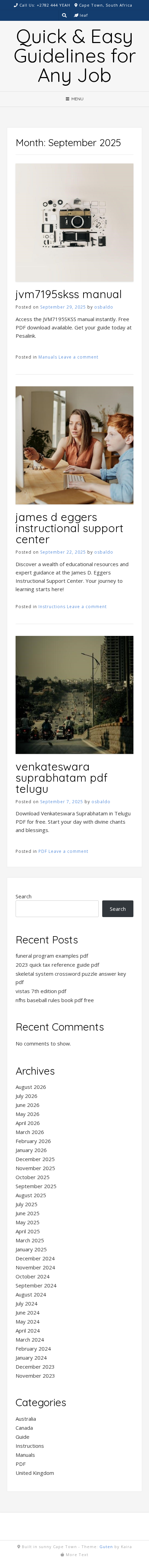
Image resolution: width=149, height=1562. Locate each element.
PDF (42, 851)
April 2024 (28, 1330)
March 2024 (30, 1339)
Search (24, 896)
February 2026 (33, 1140)
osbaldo (103, 307)
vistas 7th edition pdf (41, 991)
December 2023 (35, 1366)
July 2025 (26, 1204)
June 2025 (28, 1213)
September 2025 (36, 1186)
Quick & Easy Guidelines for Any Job (75, 55)
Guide (22, 1436)
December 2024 (35, 1258)
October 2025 (33, 1177)
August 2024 (31, 1294)
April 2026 (28, 1122)
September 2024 (36, 1285)
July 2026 (26, 1095)
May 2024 (28, 1321)
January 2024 (31, 1357)
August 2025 (31, 1195)
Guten (106, 1546)
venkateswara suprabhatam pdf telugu (61, 777)
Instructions (51, 607)
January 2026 (31, 1150)
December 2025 (35, 1159)
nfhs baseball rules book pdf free (55, 1000)
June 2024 (28, 1312)
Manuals (47, 357)
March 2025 (30, 1240)
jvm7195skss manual (69, 294)
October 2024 (33, 1276)
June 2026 (28, 1104)
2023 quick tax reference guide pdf (57, 964)
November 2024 (35, 1267)
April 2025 (28, 1231)
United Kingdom (35, 1472)
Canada (24, 1427)
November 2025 (35, 1168)
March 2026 (30, 1131)
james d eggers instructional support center (69, 528)
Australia (26, 1418)
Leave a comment (78, 357)
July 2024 (26, 1303)
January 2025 (31, 1249)
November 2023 (35, 1375)
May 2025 (28, 1222)
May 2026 (28, 1113)
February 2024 (33, 1348)
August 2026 (31, 1086)
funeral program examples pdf (52, 955)
